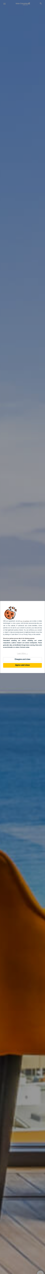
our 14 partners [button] (24, 621)
